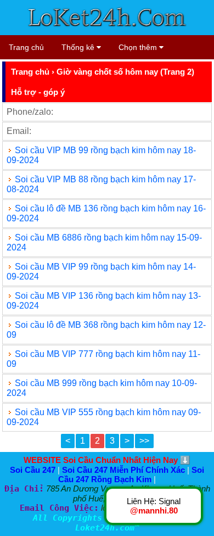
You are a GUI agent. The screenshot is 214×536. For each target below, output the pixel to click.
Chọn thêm (139, 47)
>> (144, 440)
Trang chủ (26, 47)
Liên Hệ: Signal (154, 505)
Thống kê (79, 47)
